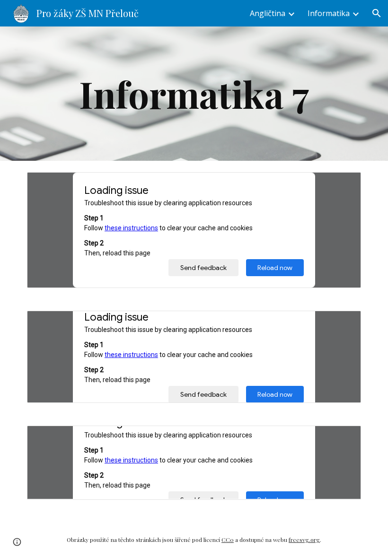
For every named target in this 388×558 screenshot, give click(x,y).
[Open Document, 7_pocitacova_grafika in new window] (343, 438)
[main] (194, 93)
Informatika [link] (329, 13)
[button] (376, 13)
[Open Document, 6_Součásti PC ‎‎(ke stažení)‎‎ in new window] (343, 323)
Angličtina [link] (267, 13)
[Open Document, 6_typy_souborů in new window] (343, 184)
